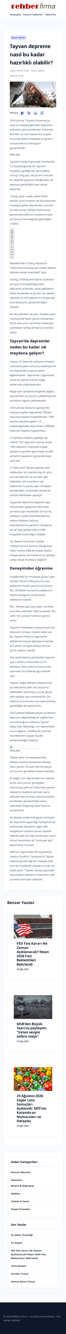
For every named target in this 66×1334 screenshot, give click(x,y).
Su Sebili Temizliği (22, 1235)
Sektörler (50, 14)
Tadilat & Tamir (20, 1201)
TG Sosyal (16, 1242)
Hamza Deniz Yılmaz (23, 1281)
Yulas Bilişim (18, 1265)
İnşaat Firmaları (20, 1209)
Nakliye (15, 1193)
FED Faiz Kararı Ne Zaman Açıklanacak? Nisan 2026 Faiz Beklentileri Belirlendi (28, 1254)
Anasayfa (15, 14)
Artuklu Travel (19, 1273)
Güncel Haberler (33, 14)
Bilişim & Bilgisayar (22, 1185)
